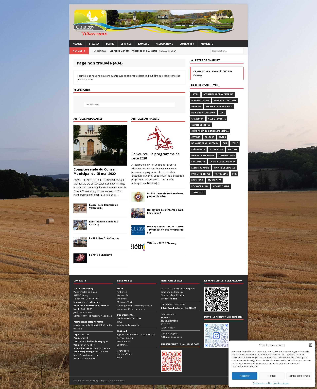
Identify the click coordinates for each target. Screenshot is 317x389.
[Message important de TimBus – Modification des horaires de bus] (138, 233)
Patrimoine (221, 173)
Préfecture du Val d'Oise (129, 318)
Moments (207, 43)
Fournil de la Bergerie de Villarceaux (103, 206)
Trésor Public (123, 341)
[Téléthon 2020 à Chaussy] (138, 249)
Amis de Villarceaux (225, 100)
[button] (310, 345)
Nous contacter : (87, 302)
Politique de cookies (262, 383)
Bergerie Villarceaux (203, 112)
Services (126, 43)
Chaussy (94, 43)
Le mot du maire (200, 167)
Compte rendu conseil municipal (210, 131)
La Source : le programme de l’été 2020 (155, 156)
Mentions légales (281, 383)
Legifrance (122, 344)
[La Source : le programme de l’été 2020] (158, 148)
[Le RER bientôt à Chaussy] (80, 244)
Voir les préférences (299, 375)
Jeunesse (143, 43)
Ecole (234, 143)
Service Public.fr (125, 337)
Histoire (232, 149)
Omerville (122, 298)
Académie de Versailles (129, 325)
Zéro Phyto (197, 192)
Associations (164, 43)
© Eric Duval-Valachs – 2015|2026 (178, 308)
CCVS (222, 112)
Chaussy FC (197, 118)
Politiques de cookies (171, 336)
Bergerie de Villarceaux (219, 106)
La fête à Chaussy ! (100, 254)
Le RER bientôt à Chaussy (104, 238)
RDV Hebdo (197, 180)
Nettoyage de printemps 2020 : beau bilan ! (165, 211)
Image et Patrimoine (202, 155)
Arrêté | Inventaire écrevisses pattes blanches (165, 195)
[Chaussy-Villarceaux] (158, 22)
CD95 (119, 321)
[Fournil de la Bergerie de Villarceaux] (80, 211)
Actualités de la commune (218, 94)
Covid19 (195, 137)
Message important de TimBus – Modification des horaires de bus (165, 229)
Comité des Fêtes (200, 125)
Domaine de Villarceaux (204, 143)
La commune (198, 161)
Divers (222, 137)
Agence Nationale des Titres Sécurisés (136, 334)
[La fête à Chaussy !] (80, 261)
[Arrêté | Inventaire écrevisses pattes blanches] (138, 199)
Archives (196, 106)
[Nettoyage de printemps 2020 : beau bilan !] (138, 216)
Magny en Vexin (125, 302)
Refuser (272, 375)
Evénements (198, 149)
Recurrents (214, 180)
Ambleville (122, 291)
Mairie (110, 43)
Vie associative (221, 186)
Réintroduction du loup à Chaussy (104, 223)
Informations (227, 155)
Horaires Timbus (125, 354)
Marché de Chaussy (224, 167)
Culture (209, 137)
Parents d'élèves (200, 173)
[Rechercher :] (227, 50)
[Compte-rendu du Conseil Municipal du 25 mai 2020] (100, 163)
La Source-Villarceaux (222, 161)
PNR (234, 173)
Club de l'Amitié (217, 118)
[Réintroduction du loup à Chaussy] (80, 228)
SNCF (119, 357)
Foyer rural (216, 149)
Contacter (187, 43)
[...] (116, 194)
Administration (200, 100)
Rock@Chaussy (199, 186)
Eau (225, 143)
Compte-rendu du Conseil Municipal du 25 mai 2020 (95, 171)
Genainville (122, 295)
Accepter (244, 375)
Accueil (77, 43)
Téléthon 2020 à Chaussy (162, 243)
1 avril (195, 94)
